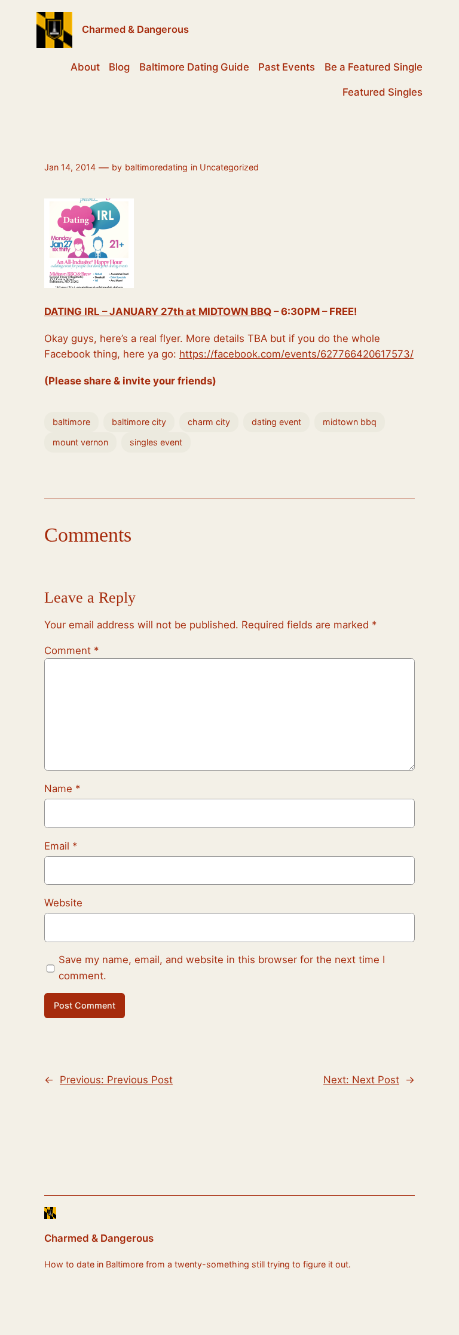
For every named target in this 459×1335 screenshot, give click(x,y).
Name (62, 789)
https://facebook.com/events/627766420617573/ (296, 354)
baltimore (71, 422)
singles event (156, 442)
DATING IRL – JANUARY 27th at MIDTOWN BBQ (157, 311)
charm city (209, 422)
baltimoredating (156, 167)
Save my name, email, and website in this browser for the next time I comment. (222, 967)
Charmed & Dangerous (135, 29)
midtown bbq (350, 422)
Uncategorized (229, 167)
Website (63, 903)
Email (60, 846)
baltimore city (139, 422)
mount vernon (80, 442)
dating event (276, 422)
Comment (71, 650)
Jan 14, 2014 (70, 167)
